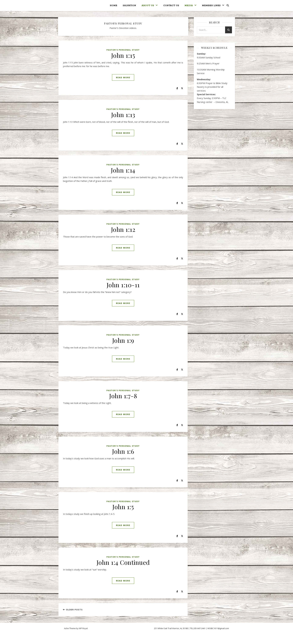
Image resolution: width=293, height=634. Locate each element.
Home (113, 5)
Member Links (211, 5)
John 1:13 (123, 114)
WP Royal (83, 628)
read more (123, 77)
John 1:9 (123, 340)
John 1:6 (123, 451)
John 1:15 (123, 55)
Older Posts (74, 609)
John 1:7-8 (123, 396)
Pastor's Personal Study (123, 50)
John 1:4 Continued (123, 562)
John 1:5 (123, 507)
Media (189, 5)
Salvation (129, 5)
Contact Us (171, 5)
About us (148, 5)
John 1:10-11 (123, 285)
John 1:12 (123, 229)
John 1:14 (123, 170)
